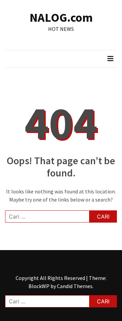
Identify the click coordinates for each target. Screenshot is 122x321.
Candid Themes (75, 286)
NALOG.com (61, 17)
